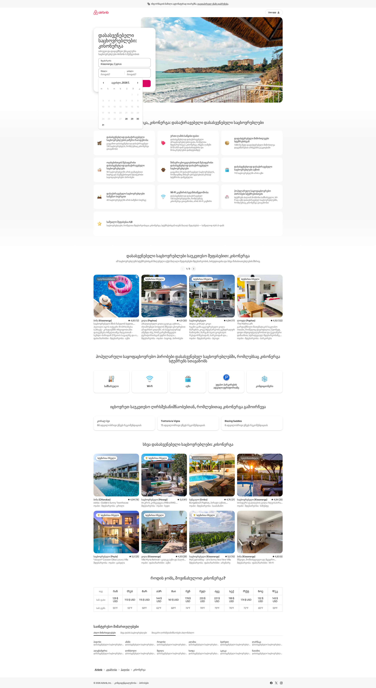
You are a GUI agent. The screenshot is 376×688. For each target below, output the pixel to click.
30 (138, 119)
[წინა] (182, 268)
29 (132, 119)
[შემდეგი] (193, 268)
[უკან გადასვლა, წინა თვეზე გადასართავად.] (103, 83)
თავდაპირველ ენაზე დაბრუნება (212, 4)
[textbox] (111, 74)
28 (126, 119)
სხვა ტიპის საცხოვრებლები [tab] (133, 632)
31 (103, 125)
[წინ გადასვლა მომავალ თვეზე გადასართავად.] (137, 83)
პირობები (144, 683)
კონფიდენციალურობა (125, 683)
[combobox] (124, 64)
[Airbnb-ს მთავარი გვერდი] (101, 12)
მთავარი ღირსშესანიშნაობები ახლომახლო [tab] (173, 632)
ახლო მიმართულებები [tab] (105, 632)
